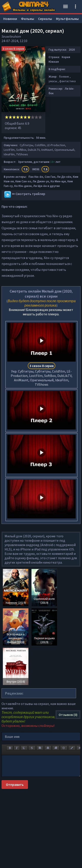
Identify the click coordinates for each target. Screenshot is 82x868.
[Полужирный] (9, 748)
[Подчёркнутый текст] (24, 748)
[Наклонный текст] (17, 748)
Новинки (10, 18)
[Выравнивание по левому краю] (40, 748)
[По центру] (48, 748)
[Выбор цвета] (72, 748)
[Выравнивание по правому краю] (55, 748)
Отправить (15, 784)
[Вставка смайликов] (64, 748)
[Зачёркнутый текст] (32, 748)
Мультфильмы (67, 18)
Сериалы (45, 18)
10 (40, 117)
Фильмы (27, 18)
